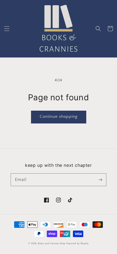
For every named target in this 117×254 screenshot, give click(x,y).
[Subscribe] (100, 180)
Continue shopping (59, 116)
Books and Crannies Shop (52, 243)
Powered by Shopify (77, 243)
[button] (7, 29)
